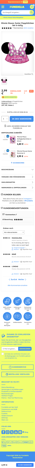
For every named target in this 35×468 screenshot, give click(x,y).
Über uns (4, 420)
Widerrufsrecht (7, 416)
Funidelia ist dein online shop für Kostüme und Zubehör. (17, 7)
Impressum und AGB (9, 409)
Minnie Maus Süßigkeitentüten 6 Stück (24, 139)
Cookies (4, 413)
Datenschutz (6, 411)
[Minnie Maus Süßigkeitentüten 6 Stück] (13, 140)
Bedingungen (11, 356)
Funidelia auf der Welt (9, 407)
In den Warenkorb (25, 465)
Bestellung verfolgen (19, 374)
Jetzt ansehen (29, 28)
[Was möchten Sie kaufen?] (2, 6)
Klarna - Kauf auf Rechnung (11, 398)
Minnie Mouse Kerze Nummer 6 (24, 152)
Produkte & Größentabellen (11, 391)
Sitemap (4, 418)
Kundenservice (19, 367)
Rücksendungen (7, 394)
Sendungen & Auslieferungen (12, 389)
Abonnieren (24, 349)
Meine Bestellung (7, 387)
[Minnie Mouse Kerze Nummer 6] (13, 154)
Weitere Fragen (7, 396)
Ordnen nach (8, 228)
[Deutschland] (3, 432)
